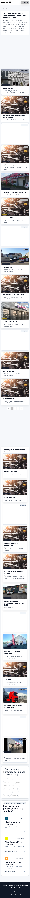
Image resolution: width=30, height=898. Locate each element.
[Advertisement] (15, 52)
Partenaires (11, 885)
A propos (4, 885)
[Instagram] (15, 891)
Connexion (25, 2)
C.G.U (11, 888)
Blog (17, 885)
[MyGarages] (7, 2)
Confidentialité (24, 885)
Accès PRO (17, 888)
